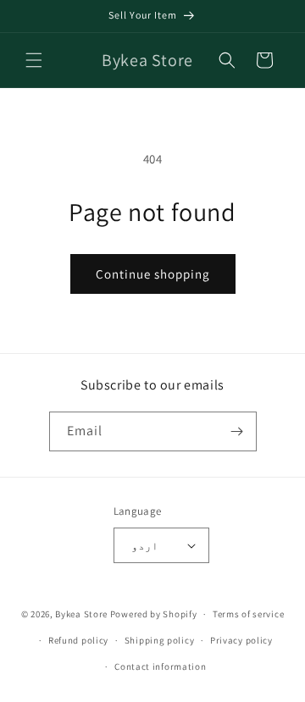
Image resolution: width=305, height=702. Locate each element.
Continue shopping (153, 274)
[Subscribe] (237, 431)
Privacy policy (241, 640)
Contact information (160, 666)
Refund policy (78, 640)
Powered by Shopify (153, 614)
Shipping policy (160, 640)
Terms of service (248, 614)
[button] (34, 60)
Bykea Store (81, 614)
